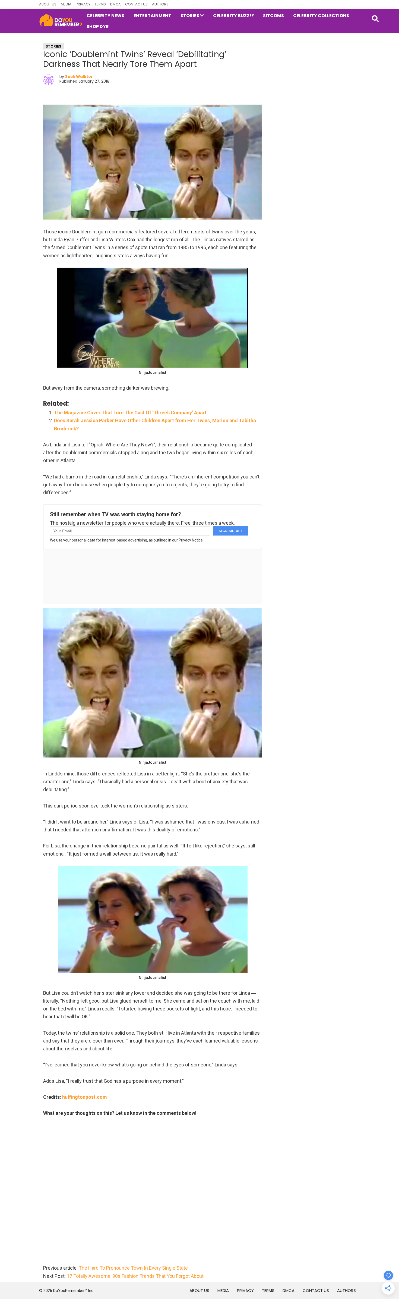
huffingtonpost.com (84, 1097)
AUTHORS (160, 4)
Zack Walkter (79, 76)
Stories (53, 46)
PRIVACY (83, 4)
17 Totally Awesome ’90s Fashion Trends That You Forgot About (135, 1276)
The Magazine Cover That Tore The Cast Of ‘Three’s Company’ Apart (130, 412)
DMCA (115, 4)
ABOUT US (47, 4)
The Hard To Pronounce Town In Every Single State (133, 1268)
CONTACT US (136, 4)
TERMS (100, 4)
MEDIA (66, 4)
